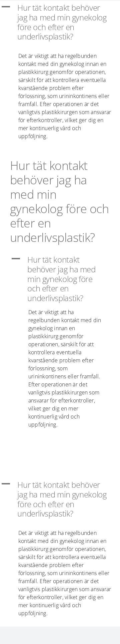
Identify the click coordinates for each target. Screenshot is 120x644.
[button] (60, 22)
